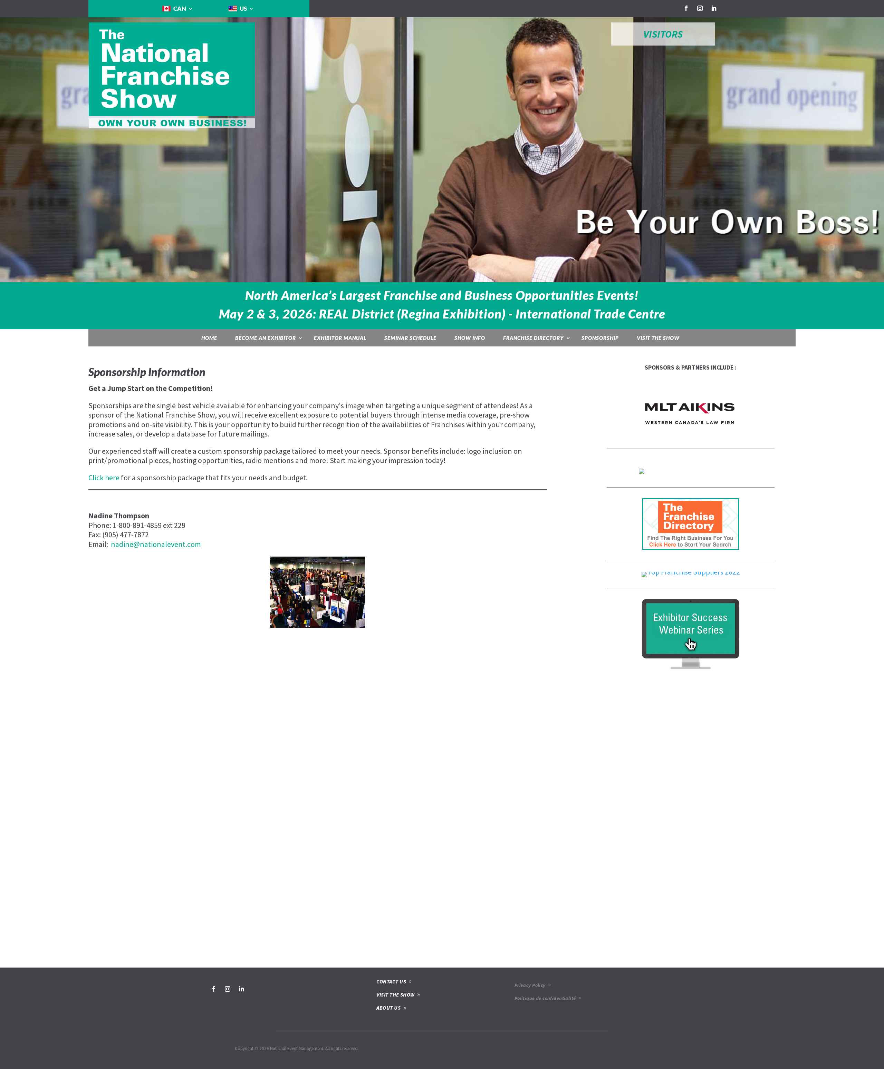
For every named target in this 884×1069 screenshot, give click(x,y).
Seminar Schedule (410, 338)
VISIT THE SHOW (395, 994)
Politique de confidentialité (545, 998)
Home (209, 338)
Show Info (469, 338)
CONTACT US (391, 981)
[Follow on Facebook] (686, 8)
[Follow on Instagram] (699, 8)
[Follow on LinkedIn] (713, 8)
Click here (103, 477)
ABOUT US (388, 1007)
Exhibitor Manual (340, 338)
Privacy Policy (530, 985)
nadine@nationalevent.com (156, 544)
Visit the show (658, 338)
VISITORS (663, 34)
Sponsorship (600, 338)
